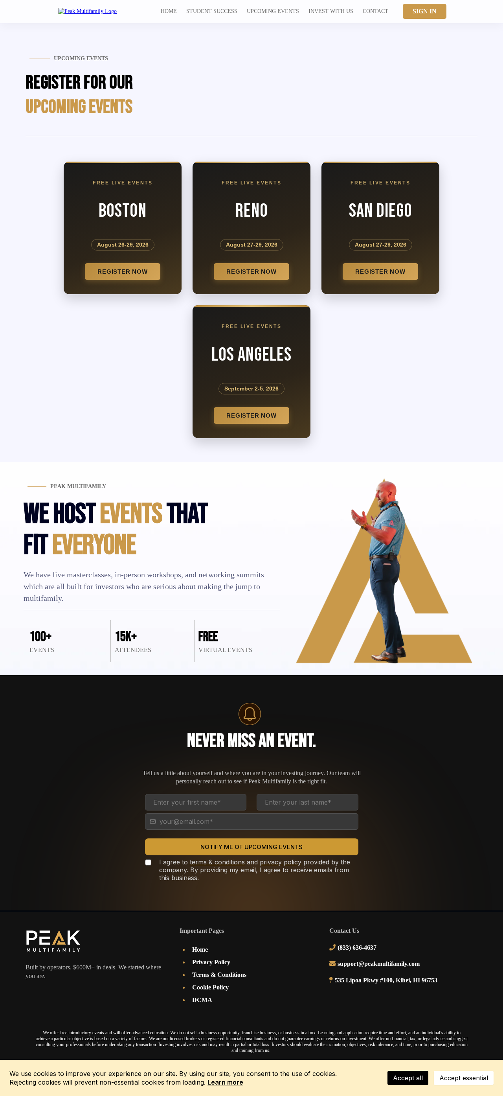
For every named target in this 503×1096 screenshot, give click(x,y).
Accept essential (463, 1078)
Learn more (225, 1082)
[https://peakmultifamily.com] (87, 11)
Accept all (408, 1078)
